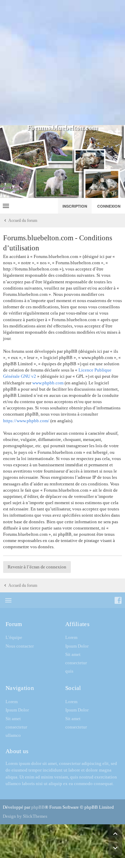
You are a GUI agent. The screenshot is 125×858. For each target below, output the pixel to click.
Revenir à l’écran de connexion (37, 566)
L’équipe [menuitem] (14, 637)
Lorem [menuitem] (71, 637)
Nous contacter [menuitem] (20, 646)
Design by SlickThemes (25, 816)
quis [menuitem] (69, 671)
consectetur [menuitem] (76, 662)
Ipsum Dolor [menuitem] (77, 646)
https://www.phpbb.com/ (26, 420)
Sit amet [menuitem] (73, 654)
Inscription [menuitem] (74, 206)
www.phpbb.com (48, 382)
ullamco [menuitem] (13, 735)
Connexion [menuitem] (108, 206)
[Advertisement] (62, 62)
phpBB (38, 807)
